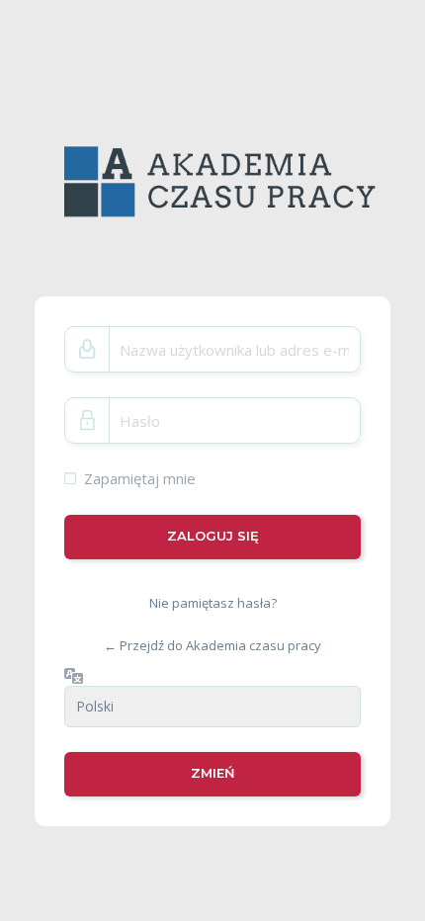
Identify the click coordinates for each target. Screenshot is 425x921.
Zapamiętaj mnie (140, 478)
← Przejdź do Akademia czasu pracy (212, 645)
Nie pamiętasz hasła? (213, 602)
